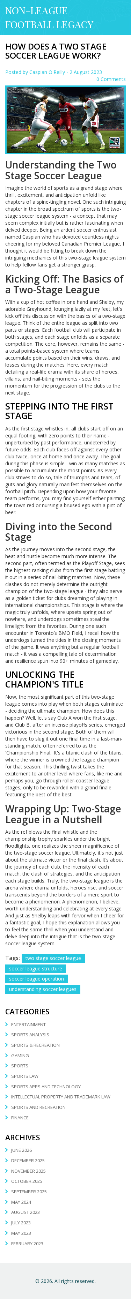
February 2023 (27, 1243)
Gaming (20, 1055)
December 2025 (28, 1160)
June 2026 (21, 1150)
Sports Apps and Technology (46, 1086)
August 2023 (25, 1212)
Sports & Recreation (35, 1045)
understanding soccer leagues (43, 989)
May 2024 (21, 1202)
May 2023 (21, 1233)
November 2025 (28, 1171)
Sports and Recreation (38, 1107)
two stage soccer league (53, 958)
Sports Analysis (30, 1034)
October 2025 (26, 1181)
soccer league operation (36, 978)
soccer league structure (35, 968)
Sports (19, 1066)
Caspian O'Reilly (47, 72)
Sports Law (24, 1076)
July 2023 (21, 1222)
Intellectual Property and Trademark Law (60, 1097)
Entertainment (28, 1024)
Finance (20, 1117)
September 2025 (29, 1191)
